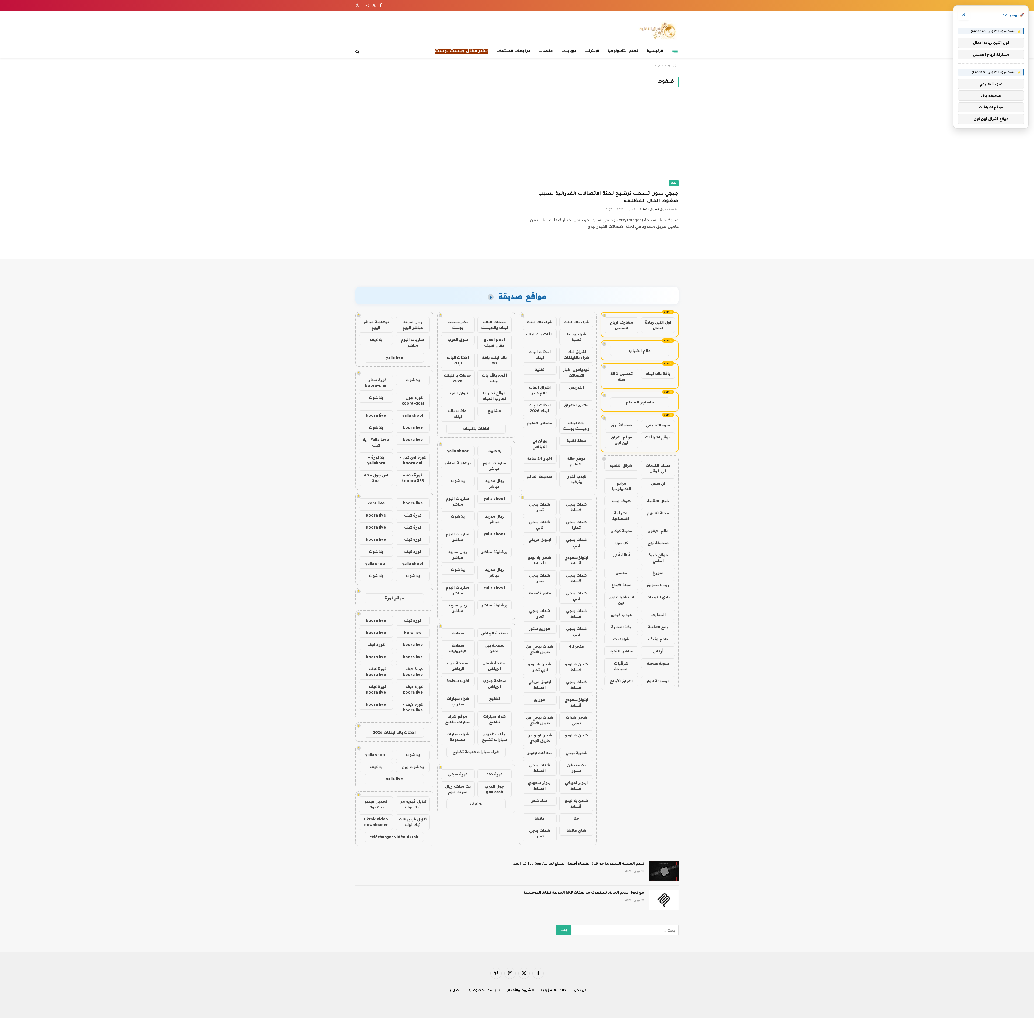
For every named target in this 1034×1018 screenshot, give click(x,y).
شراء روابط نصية (576, 337)
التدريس (576, 387)
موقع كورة (394, 598)
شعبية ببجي (576, 752)
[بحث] (358, 51)
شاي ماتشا (576, 830)
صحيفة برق (621, 425)
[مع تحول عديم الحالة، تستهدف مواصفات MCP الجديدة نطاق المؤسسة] (664, 900)
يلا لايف (476, 804)
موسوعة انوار (658, 681)
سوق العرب (458, 339)
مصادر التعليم (539, 422)
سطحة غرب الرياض (457, 666)
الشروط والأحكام (520, 990)
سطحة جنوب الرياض (494, 683)
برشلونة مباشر (458, 463)
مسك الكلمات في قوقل (657, 468)
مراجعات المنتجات (513, 51)
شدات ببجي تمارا (539, 507)
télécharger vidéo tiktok (394, 836)
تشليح (494, 698)
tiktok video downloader (376, 822)
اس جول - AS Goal (376, 478)
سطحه (458, 633)
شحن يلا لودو (576, 735)
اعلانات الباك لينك (540, 354)
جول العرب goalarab (494, 789)
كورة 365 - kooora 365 (412, 478)
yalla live (394, 357)
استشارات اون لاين (621, 600)
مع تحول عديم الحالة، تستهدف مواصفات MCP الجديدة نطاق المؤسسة (584, 893)
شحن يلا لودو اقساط (539, 560)
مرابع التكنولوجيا (621, 486)
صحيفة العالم (539, 476)
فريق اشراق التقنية (653, 210)
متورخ (657, 572)
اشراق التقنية (621, 465)
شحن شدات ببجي (576, 720)
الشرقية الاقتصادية (621, 516)
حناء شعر (539, 800)
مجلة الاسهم (658, 513)
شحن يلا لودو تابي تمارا (539, 667)
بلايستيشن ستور (576, 768)
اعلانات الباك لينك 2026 (540, 408)
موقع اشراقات (658, 437)
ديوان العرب (457, 393)
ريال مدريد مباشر (494, 483)
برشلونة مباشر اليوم (376, 325)
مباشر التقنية (621, 651)
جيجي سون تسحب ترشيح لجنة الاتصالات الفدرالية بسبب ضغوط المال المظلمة (608, 197)
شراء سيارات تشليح (494, 719)
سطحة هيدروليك (457, 648)
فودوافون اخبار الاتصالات (576, 372)
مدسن (621, 572)
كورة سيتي (457, 774)
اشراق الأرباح (621, 681)
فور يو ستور (539, 628)
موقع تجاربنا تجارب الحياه (494, 396)
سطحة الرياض (494, 633)
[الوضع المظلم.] (357, 5)
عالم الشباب (640, 350)
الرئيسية (655, 51)
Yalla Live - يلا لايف (376, 442)
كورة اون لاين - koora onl (413, 460)
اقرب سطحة (457, 680)
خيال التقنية (658, 501)
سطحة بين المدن (494, 648)
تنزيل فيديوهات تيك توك (413, 822)
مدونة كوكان (621, 530)
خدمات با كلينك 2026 (457, 378)
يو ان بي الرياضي (539, 443)
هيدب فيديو (621, 614)
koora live (376, 415)
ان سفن (658, 483)
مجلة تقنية (576, 440)
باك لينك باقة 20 (494, 360)
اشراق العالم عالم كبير (539, 390)
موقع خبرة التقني (658, 558)
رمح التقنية (658, 626)
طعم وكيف (658, 639)
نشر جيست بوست (458, 325)
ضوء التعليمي (658, 425)
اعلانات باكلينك (476, 428)
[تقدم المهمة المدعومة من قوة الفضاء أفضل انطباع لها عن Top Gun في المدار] (664, 871)
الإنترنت (592, 51)
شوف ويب (621, 501)
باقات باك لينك (539, 334)
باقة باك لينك (657, 373)
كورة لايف (412, 515)
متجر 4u (576, 646)
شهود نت (621, 639)
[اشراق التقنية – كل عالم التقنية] (656, 30)
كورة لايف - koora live (413, 671)
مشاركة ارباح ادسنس (621, 325)
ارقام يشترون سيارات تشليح (494, 737)
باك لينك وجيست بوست (576, 425)
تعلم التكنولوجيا (623, 51)
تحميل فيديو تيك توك (376, 804)
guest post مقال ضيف (494, 342)
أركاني (657, 651)
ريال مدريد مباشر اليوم (413, 325)
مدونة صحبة (658, 663)
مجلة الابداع (621, 584)
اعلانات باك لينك (457, 413)
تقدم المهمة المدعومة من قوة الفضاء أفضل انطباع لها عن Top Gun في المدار (577, 864)
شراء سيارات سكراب (457, 701)
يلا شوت (494, 450)
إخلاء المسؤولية (554, 990)
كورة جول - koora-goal (412, 400)
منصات (546, 51)
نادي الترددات (658, 597)
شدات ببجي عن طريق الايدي (539, 649)
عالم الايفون (658, 530)
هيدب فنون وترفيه (576, 479)
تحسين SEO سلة (621, 376)
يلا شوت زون (413, 766)
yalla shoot (458, 450)
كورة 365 (494, 774)
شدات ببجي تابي (539, 524)
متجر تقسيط (539, 593)
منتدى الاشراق (576, 405)
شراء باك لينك (576, 322)
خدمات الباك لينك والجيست (494, 325)
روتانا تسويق (658, 584)
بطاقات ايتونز (540, 752)
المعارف (658, 614)
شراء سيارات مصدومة (457, 737)
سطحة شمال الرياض (494, 666)
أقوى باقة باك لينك (494, 378)
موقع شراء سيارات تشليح (457, 719)
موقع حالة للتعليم (576, 461)
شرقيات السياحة (621, 666)
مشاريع (494, 410)
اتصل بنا (454, 990)
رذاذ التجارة (621, 626)
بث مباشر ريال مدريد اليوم (458, 789)
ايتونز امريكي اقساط (539, 684)
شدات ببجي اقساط (576, 507)
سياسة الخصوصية (484, 990)
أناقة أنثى (621, 555)
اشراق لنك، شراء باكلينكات (576, 354)
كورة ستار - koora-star (376, 382)
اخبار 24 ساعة (539, 458)
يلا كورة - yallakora (376, 460)
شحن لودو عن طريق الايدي (539, 738)
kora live (376, 503)
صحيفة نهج (658, 542)
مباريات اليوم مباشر (494, 466)
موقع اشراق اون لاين (621, 440)
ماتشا (540, 818)
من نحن (580, 990)
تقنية (673, 183)
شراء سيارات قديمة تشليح (476, 751)
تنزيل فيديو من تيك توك (412, 804)
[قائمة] (675, 51)
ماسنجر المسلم (640, 402)
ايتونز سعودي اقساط (576, 560)
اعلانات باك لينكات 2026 (394, 732)
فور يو (539, 699)
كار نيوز (621, 542)
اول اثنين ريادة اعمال (658, 325)
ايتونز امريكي (539, 539)
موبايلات (569, 51)
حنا (576, 818)
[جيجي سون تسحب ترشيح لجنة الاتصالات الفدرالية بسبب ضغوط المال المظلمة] (600, 142)
